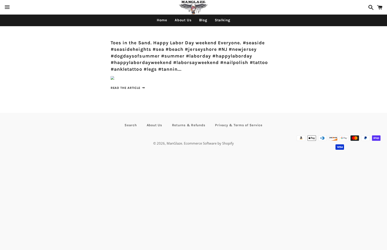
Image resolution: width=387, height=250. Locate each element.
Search (131, 125)
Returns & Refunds (188, 125)
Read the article (126, 88)
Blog (203, 20)
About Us (183, 20)
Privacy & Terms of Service (238, 125)
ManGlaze (174, 143)
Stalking (222, 20)
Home (162, 20)
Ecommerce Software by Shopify (209, 143)
